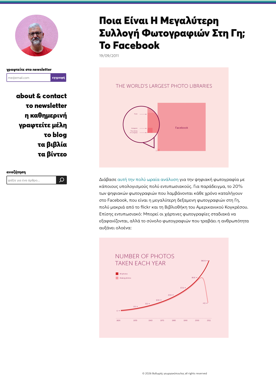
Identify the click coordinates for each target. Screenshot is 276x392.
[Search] (61, 180)
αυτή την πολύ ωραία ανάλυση (148, 179)
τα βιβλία (52, 144)
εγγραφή (58, 77)
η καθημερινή (46, 115)
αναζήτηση (16, 172)
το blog (55, 134)
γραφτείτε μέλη (43, 125)
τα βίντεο (52, 154)
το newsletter (46, 105)
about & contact (41, 96)
